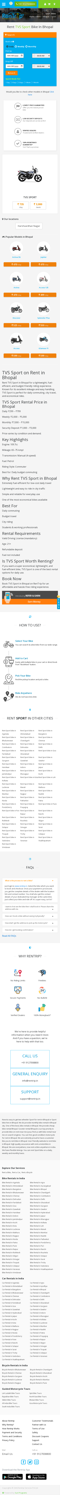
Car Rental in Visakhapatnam (13, 1359)
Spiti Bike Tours (35, 1393)
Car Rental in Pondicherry (12, 1336)
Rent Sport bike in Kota (29, 777)
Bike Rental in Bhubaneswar (13, 1192)
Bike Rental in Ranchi (38, 1249)
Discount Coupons (40, 1436)
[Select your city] (55, 4)
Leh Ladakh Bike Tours (11, 1393)
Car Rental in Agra (37, 1283)
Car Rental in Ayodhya (38, 1286)
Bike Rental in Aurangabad (40, 1186)
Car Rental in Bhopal (38, 1289)
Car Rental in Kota (9, 1323)
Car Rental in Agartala (10, 1283)
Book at (9, 41)
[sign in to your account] (45, 4)
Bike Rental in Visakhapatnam (41, 1269)
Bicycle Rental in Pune (38, 1383)
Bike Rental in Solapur (38, 1256)
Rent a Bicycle (27, 1172)
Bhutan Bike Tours (36, 1400)
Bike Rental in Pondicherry (40, 1242)
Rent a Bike (6, 1172)
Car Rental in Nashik (38, 1329)
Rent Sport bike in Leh (47, 777)
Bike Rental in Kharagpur (39, 1219)
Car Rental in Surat (9, 1349)
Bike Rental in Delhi (37, 1199)
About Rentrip (8, 1420)
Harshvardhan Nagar (29, 226)
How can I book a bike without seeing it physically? (25, 916)
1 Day (8, 82)
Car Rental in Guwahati (11, 1309)
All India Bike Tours (9, 1403)
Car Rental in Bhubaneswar (12, 1293)
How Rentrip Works (11, 1428)
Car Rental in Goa (9, 1306)
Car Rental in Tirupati (38, 1349)
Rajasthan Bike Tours (10, 1396)
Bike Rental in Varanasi (11, 1269)
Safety (35, 1432)
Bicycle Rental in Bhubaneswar (14, 1369)
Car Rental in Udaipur (38, 1353)
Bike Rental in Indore (10, 1216)
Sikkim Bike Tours (9, 1400)
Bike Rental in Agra (37, 1182)
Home (31, 16)
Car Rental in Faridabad (11, 1303)
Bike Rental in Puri (37, 1246)
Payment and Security (12, 1432)
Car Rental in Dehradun (11, 1299)
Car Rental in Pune (9, 1339)
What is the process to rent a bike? (19, 880)
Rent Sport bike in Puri (10, 810)
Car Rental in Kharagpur (39, 1316)
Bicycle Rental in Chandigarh (41, 1369)
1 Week (28, 82)
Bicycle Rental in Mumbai (39, 1379)
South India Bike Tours (11, 1406)
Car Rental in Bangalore (11, 1289)
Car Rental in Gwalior (38, 1309)
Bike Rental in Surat (37, 1259)
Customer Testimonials (42, 1420)
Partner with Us (39, 1424)
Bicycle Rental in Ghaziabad (41, 1373)
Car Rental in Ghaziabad (39, 1303)
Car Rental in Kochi (9, 1319)
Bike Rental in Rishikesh (11, 1252)
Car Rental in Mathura (10, 1326)
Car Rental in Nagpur (10, 1329)
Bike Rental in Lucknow (11, 1229)
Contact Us (37, 1444)
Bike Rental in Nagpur (10, 1236)
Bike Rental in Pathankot (39, 1239)
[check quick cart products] (49, 4)
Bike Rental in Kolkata (38, 1222)
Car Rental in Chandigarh (40, 1293)
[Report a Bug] (3, 1493)
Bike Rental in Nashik (38, 1236)
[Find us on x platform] (30, 1462)
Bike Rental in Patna (9, 1242)
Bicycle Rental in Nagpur (11, 1383)
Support (35, 1440)
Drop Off (9, 61)
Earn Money (34, 601)
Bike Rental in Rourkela (39, 1252)
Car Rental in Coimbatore (40, 1296)
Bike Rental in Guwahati (11, 1209)
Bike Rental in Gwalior (38, 1209)
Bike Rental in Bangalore (11, 1189)
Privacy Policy (8, 1440)
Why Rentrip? (8, 1424)
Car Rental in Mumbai (38, 1326)
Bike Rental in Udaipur (11, 1266)
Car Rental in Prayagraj (39, 1336)
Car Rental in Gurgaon (38, 1306)
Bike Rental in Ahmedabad (12, 1186)
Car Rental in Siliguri (37, 1343)
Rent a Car (16, 1172)
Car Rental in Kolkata (38, 1319)
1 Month (36, 82)
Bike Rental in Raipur (10, 1249)
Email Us (7, 1454)
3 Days (14, 82)
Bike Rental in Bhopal (38, 1189)
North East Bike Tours (37, 1396)
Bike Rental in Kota (9, 1226)
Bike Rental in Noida (10, 1239)
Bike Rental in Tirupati (10, 1262)
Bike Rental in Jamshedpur (12, 1219)
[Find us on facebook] (24, 1462)
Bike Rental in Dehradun (11, 1199)
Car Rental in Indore (38, 1313)
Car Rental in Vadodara (11, 1356)
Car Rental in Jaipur (9, 1316)
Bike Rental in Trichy (38, 1262)
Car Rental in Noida (9, 1333)
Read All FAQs (9, 935)
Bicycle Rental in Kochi (38, 1376)
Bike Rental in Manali (38, 1229)
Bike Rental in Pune (9, 1246)
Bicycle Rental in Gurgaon (12, 1376)
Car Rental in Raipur (37, 1339)
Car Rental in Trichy (9, 1353)
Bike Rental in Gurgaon (39, 1206)
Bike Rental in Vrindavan (11, 1272)
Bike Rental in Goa (9, 1206)
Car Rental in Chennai (10, 1296)
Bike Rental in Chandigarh (40, 1192)
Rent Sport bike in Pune (48, 804)
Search (12, 73)
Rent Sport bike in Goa (47, 750)
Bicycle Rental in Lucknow (12, 1379)
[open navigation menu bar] (4, 4)
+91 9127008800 (41, 1454)
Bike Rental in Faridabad (11, 1202)
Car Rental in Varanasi (38, 1356)
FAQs (58, 603)
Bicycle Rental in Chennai (11, 1373)
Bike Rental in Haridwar (11, 1212)
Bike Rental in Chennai (10, 1196)
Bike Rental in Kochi (9, 1222)
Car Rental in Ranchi (10, 1343)
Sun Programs (21, 1493)
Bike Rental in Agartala (11, 1182)
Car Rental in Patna (37, 1333)
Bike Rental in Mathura (11, 1232)
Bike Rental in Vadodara (39, 1266)
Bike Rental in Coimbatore (40, 1196)
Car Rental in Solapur (10, 1346)
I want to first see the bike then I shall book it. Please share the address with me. (29, 907)
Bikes (38, 16)
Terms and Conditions (12, 1436)
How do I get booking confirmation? (19, 930)
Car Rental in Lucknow (38, 1323)
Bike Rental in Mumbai (38, 1232)
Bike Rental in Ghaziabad (40, 1202)
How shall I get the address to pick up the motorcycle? (26, 923)
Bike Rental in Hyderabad (40, 1212)
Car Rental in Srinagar (38, 1346)
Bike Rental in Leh (37, 1226)
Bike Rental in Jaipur (37, 1216)
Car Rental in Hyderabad (11, 1313)
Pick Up (9, 51)
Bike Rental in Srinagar (11, 1259)
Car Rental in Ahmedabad (12, 1286)
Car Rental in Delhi (37, 1299)
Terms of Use (38, 1428)
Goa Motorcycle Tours (38, 1403)
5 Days (20, 82)
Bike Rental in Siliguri (10, 1256)
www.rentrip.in (21, 886)
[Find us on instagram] (36, 1462)
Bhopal (46, 16)
